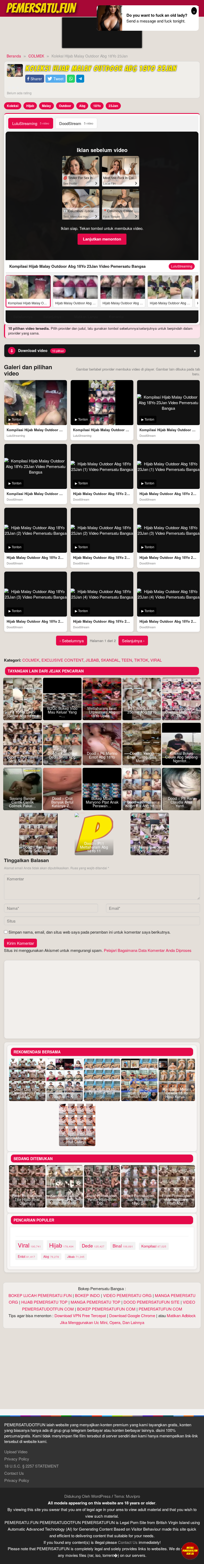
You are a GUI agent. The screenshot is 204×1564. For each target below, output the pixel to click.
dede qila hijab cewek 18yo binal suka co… (27, 1092)
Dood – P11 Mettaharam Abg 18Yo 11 (94, 847)
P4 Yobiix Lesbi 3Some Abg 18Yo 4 (22, 714)
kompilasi (153, 1246)
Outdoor (65, 105)
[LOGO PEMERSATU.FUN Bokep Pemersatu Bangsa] (41, 7)
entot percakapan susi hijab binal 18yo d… (139, 1199)
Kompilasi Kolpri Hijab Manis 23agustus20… (64, 1092)
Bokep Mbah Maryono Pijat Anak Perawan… (102, 802)
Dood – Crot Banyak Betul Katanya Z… (62, 802)
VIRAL (156, 660)
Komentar (116, 316)
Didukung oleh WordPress (87, 1496)
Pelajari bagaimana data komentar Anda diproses (148, 950)
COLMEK (30, 660)
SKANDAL (110, 660)
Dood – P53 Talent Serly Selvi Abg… (22, 759)
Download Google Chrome (132, 1315)
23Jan (113, 105)
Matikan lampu (86, 316)
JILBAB (92, 660)
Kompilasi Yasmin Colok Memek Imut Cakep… (77, 1137)
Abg (82, 105)
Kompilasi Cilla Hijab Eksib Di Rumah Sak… (139, 1092)
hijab (61, 1245)
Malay (46, 105)
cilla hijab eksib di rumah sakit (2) (101, 1092)
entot (26, 1256)
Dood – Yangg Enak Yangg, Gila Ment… (141, 757)
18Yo (97, 105)
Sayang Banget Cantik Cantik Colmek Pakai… (22, 802)
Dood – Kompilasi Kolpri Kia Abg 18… (141, 804)
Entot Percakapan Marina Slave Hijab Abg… (177, 1199)
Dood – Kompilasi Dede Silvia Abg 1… (62, 757)
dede (93, 1245)
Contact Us (14, 1473)
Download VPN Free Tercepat (80, 1315)
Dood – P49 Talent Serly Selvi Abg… (38, 849)
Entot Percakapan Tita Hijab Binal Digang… (27, 1199)
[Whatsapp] (71, 79)
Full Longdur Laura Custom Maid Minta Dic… (181, 712)
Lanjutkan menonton (102, 239)
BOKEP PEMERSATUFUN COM (106, 1309)
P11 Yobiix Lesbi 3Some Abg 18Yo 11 (141, 712)
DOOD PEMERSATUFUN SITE (152, 1302)
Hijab (30, 105)
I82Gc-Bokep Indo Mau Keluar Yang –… (62, 712)
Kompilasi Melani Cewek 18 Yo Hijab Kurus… (177, 1092)
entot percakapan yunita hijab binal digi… (102, 1199)
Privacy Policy (16, 1458)
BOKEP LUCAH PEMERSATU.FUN (40, 1295)
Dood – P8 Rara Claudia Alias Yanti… (181, 802)
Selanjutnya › (133, 640)
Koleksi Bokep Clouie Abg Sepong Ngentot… (181, 757)
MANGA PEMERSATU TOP (95, 1302)
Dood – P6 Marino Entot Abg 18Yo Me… (102, 757)
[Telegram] (80, 79)
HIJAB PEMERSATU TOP (44, 1302)
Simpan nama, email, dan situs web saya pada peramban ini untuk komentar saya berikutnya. (89, 932)
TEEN (126, 660)
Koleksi (12, 105)
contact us (128, 1542)
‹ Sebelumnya (72, 640)
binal (123, 1246)
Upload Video (15, 1451)
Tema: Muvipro (127, 1496)
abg (51, 1256)
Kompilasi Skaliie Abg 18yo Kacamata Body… (64, 1199)
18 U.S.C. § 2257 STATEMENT (31, 1466)
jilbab (75, 1256)
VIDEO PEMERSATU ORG (127, 1295)
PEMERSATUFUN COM (160, 1309)
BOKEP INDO (87, 1295)
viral (29, 1245)
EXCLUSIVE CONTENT (62, 660)
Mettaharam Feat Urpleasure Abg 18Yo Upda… (102, 712)
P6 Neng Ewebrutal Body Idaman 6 (150, 849)
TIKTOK (141, 660)
